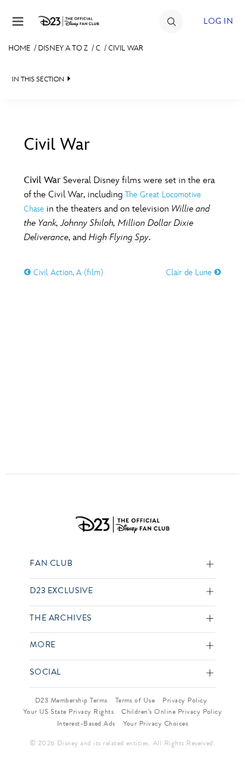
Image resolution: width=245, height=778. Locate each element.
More (43, 645)
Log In (218, 21)
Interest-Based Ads (86, 723)
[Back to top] (222, 738)
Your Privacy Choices (156, 723)
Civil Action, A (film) (67, 272)
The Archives (61, 618)
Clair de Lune (190, 272)
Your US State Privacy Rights (68, 711)
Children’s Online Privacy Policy (171, 711)
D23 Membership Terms (71, 700)
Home (19, 48)
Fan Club (51, 564)
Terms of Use (135, 700)
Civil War (125, 48)
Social (45, 672)
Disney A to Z (63, 48)
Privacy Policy (184, 700)
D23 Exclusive (61, 591)
